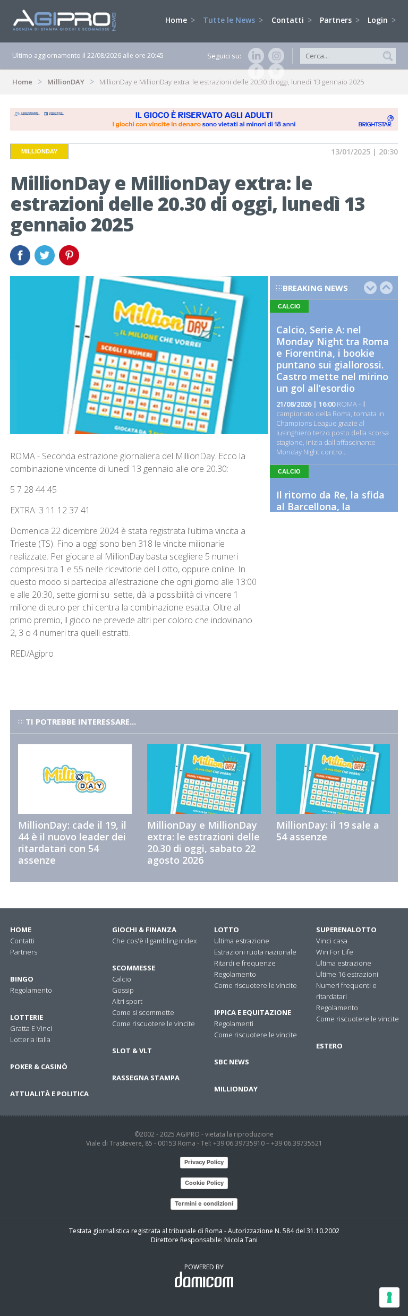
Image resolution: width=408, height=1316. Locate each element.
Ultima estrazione (241, 940)
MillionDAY (65, 82)
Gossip (123, 990)
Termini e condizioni (204, 1203)
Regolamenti (233, 1023)
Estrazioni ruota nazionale (255, 952)
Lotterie (26, 1017)
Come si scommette (143, 1012)
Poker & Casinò (38, 1066)
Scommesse (133, 968)
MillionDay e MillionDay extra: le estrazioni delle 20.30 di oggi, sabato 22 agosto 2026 (203, 842)
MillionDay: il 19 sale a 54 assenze (327, 831)
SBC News (231, 1061)
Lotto (226, 929)
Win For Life (334, 952)
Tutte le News (230, 20)
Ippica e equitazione (252, 1012)
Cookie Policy (204, 1182)
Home (177, 20)
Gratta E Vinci (31, 1028)
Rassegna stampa (146, 1077)
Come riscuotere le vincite (153, 1023)
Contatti (288, 20)
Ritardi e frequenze (245, 963)
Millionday (236, 1089)
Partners (337, 20)
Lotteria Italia (30, 1039)
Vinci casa (331, 940)
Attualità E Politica (49, 1093)
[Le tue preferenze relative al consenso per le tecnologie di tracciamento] (389, 1297)
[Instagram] (274, 56)
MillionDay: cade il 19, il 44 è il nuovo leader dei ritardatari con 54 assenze (72, 842)
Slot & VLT (132, 1050)
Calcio (121, 979)
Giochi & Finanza (144, 929)
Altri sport (127, 1001)
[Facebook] (254, 72)
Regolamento (31, 990)
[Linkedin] (254, 56)
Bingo (21, 979)
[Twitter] (274, 72)
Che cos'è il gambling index (154, 940)
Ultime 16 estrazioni (347, 974)
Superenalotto (346, 929)
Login (379, 20)
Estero (329, 1046)
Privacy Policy (204, 1162)
